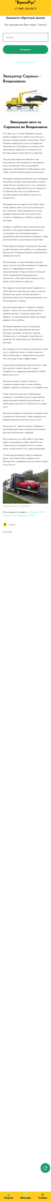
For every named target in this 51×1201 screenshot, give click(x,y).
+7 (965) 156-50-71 (25, 8)
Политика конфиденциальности (25, 62)
